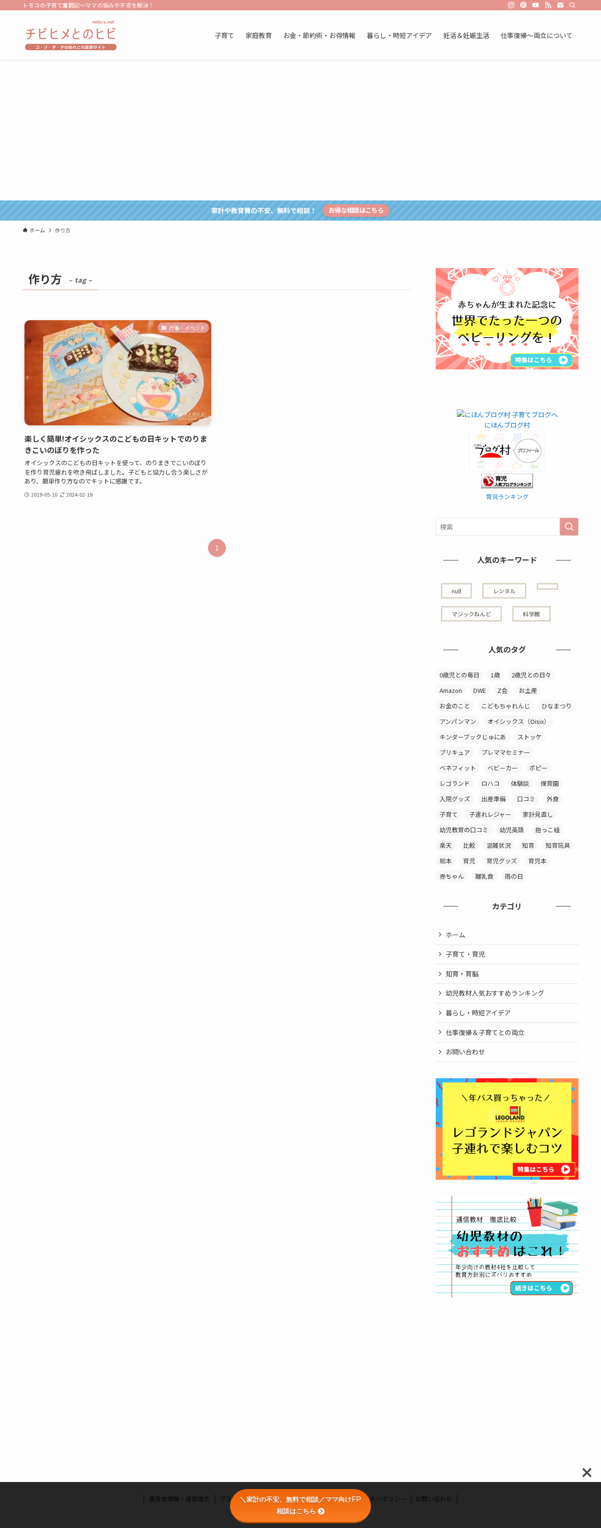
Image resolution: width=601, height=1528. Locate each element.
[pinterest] (523, 5)
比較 (469, 845)
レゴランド (454, 783)
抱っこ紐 (547, 829)
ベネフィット (457, 767)
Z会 (502, 690)
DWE (479, 690)
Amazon (450, 690)
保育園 (549, 783)
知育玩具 (558, 845)
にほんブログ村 (507, 425)
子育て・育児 (465, 954)
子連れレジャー (490, 814)
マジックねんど (471, 614)
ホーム (455, 934)
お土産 (528, 690)
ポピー (538, 767)
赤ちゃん (451, 876)
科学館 (531, 614)
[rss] (548, 5)
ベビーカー (502, 767)
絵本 (445, 860)
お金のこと (454, 705)
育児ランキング (507, 496)
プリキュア (454, 752)
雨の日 (514, 876)
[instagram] (511, 5)
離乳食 (484, 876)
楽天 (445, 845)
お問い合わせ (465, 1051)
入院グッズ (454, 798)
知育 (528, 845)
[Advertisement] (300, 130)
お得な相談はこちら (356, 210)
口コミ (526, 798)
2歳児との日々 (531, 674)
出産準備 (493, 798)
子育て (448, 814)
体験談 (520, 783)
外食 (553, 798)
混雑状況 (498, 845)
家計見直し (538, 814)
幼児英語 (512, 829)
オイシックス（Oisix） (518, 721)
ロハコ (490, 783)
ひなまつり (556, 705)
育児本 (537, 860)
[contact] (560, 5)
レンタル (504, 591)
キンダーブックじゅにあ (472, 736)
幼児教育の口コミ (463, 829)
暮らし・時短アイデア (478, 1012)
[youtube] (536, 5)
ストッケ (529, 736)
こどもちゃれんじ (505, 705)
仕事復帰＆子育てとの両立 (485, 1032)
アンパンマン (457, 721)
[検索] (572, 5)
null (456, 591)
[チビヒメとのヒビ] (69, 35)
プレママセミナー (505, 752)
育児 (469, 860)
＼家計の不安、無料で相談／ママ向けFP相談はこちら (300, 1505)
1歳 (495, 674)
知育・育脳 (462, 973)
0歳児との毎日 (459, 674)
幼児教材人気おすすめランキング (495, 993)
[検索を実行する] (569, 527)
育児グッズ (501, 860)
